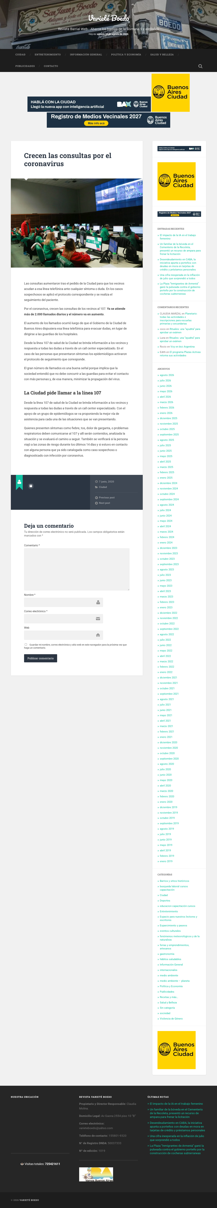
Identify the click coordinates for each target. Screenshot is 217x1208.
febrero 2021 (167, 731)
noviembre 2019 (169, 812)
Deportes (165, 900)
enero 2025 (166, 477)
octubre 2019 (167, 818)
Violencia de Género (171, 1018)
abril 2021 (165, 720)
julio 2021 (165, 704)
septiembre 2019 (169, 823)
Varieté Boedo (108, 18)
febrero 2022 (167, 666)
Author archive (31, 486)
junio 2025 (166, 450)
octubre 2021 (167, 688)
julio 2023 (165, 574)
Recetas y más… (169, 997)
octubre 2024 (167, 494)
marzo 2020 (166, 791)
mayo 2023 (166, 585)
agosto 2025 (167, 440)
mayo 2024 (166, 520)
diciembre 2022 (168, 612)
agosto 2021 (167, 699)
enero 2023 (166, 607)
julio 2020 (165, 769)
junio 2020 (166, 774)
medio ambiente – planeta (175, 980)
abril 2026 (165, 396)
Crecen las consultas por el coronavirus (67, 159)
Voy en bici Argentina (183, 346)
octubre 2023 (167, 558)
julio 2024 (165, 510)
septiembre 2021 (169, 693)
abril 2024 (165, 526)
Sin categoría (167, 1007)
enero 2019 (166, 861)
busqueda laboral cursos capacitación (174, 888)
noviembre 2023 (169, 553)
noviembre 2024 (169, 488)
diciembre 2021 (168, 677)
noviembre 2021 (169, 683)
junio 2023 (166, 580)
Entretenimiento (48, 54)
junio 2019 (166, 839)
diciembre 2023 (168, 548)
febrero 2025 (167, 472)
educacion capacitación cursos (177, 906)
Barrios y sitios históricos (174, 881)
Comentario (32, 545)
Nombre (29, 595)
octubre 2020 (167, 753)
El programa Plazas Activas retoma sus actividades (180, 354)
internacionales (168, 970)
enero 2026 (166, 413)
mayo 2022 (166, 650)
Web (26, 627)
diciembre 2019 (168, 807)
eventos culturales (170, 930)
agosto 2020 (167, 763)
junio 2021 (166, 710)
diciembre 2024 (168, 483)
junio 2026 (166, 385)
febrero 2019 (167, 855)
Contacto (51, 66)
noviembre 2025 (169, 423)
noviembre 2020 (169, 747)
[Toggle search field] (200, 66)
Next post (104, 503)
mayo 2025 (166, 456)
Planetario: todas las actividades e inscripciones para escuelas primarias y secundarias (178, 318)
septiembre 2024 (169, 499)
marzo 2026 (166, 402)
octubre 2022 (167, 623)
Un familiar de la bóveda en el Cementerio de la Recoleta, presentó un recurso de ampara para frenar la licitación (180, 249)
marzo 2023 (166, 596)
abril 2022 (165, 656)
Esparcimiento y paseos (173, 925)
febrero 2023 (167, 602)
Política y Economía (126, 54)
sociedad (165, 1013)
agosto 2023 (167, 569)
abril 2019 (165, 850)
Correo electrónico (35, 611)
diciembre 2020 (168, 742)
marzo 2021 (166, 726)
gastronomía (167, 953)
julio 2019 (165, 834)
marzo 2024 (166, 531)
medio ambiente (169, 975)
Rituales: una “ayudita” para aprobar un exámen (180, 331)
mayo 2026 (166, 391)
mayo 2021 (166, 715)
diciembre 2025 (168, 418)
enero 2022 (166, 672)
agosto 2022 (167, 634)
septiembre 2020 (169, 758)
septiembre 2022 (169, 629)
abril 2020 (165, 785)
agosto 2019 (167, 828)
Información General (86, 54)
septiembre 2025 (169, 434)
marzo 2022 (166, 661)
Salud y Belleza (162, 54)
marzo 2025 (166, 467)
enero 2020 (166, 801)
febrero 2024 (167, 537)
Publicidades (25, 66)
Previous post (107, 497)
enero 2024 (166, 542)
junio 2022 (166, 645)
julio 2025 (165, 445)
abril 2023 (165, 591)
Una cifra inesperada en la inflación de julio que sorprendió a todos (180, 277)
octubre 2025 (167, 429)
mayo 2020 (166, 780)
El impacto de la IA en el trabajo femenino (176, 1103)
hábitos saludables (170, 959)
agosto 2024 (167, 504)
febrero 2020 (167, 796)
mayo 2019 (166, 845)
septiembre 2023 (169, 564)
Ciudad (20, 54)
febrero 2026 (167, 407)
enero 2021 (166, 737)
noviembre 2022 (169, 618)
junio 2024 (166, 515)
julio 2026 (165, 380)
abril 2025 (165, 461)
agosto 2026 (167, 375)
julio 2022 (165, 639)
